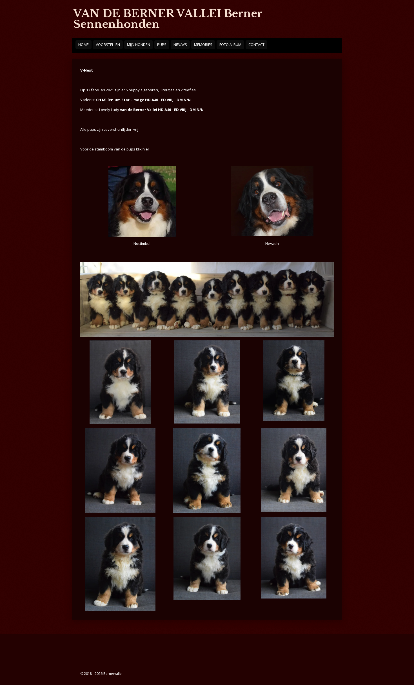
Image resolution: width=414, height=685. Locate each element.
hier (146, 149)
